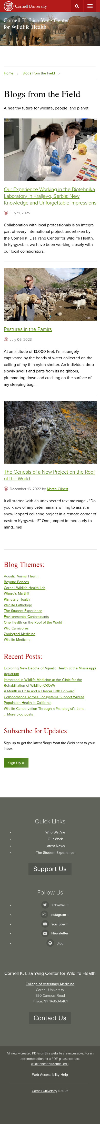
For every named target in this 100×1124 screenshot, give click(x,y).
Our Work (55, 839)
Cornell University (44, 1091)
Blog (60, 943)
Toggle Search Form (77, 6)
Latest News (55, 846)
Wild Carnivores (16, 628)
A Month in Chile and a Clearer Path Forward (39, 691)
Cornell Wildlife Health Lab (24, 588)
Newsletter (59, 933)
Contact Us (50, 1018)
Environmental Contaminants (26, 617)
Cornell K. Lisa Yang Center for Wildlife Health (36, 23)
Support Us (50, 869)
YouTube (58, 924)
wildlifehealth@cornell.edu (49, 1064)
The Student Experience (23, 611)
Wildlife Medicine (17, 639)
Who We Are (55, 832)
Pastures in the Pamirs (28, 329)
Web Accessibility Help (50, 1074)
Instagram (58, 915)
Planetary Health (17, 599)
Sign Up (14, 763)
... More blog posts (18, 714)
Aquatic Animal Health (21, 576)
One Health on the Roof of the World (33, 622)
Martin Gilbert (57, 489)
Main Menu (90, 6)
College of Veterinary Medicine (50, 984)
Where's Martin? (16, 593)
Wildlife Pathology (18, 605)
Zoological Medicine (19, 634)
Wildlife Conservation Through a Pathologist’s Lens (44, 708)
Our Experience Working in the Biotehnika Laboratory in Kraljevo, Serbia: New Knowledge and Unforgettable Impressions (50, 196)
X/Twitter (58, 905)
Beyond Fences (16, 582)
